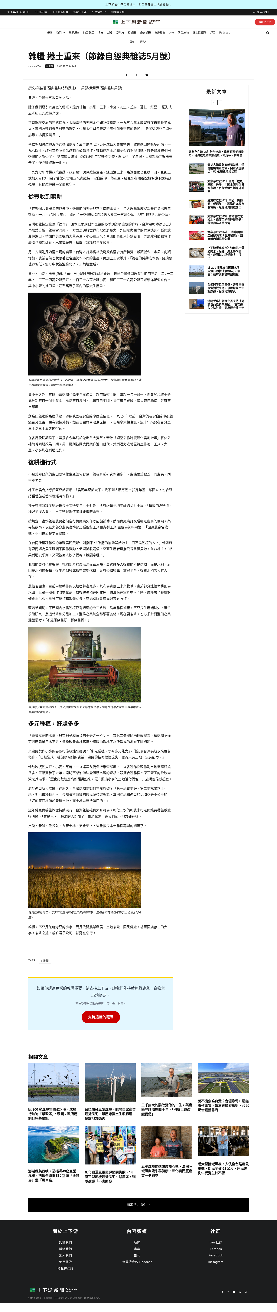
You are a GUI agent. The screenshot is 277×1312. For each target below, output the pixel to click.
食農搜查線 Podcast (137, 1262)
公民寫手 (97, 12)
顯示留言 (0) (136, 1204)
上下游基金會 (60, 12)
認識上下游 (80, 12)
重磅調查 (74, 32)
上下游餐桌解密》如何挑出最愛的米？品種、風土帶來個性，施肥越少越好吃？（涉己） (225, 253)
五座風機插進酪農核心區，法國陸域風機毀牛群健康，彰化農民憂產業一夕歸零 (166, 1170)
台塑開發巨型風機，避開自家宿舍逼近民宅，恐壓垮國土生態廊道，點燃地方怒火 (225, 288)
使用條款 (65, 1262)
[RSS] (240, 1292)
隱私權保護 (65, 1268)
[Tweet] (136, 75)
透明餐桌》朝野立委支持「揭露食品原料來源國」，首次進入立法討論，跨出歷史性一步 (225, 304)
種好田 (132, 32)
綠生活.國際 (200, 32)
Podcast (224, 32)
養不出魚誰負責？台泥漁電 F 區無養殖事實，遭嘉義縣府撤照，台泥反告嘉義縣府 (223, 1105)
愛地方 (120, 32)
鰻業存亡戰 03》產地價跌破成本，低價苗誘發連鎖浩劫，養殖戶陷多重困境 (225, 220)
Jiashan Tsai (35, 66)
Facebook (215, 1255)
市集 (137, 1249)
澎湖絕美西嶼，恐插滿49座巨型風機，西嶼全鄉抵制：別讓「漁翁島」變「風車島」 (53, 1175)
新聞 (137, 1242)
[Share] (127, 75)
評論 (213, 32)
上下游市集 (40, 12)
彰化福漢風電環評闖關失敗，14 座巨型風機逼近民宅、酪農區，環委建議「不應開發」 (110, 1176)
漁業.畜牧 (183, 32)
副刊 (137, 1255)
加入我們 (65, 1255)
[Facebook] (222, 1292)
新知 (109, 32)
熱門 (59, 32)
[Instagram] (228, 1292)
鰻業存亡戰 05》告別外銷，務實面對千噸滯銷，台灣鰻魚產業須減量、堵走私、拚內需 (216, 153)
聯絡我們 (65, 1249)
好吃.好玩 (145, 32)
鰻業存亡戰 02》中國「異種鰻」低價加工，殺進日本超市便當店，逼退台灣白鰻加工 (225, 204)
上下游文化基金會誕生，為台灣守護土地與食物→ (138, 4)
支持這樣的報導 (101, 1017)
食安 (100, 32)
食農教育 (160, 32)
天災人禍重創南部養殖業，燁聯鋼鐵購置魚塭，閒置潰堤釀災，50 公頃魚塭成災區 (225, 168)
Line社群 (216, 1242)
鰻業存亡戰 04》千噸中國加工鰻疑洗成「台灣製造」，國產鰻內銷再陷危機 (225, 235)
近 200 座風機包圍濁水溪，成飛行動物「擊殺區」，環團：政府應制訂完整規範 (224, 271)
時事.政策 (88, 32)
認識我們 (65, 1242)
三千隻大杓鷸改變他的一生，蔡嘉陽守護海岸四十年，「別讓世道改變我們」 (166, 1109)
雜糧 (46, 960)
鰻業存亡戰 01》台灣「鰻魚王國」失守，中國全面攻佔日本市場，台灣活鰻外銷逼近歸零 (225, 186)
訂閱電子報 (118, 12)
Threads (216, 1249)
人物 (171, 32)
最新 (50, 32)
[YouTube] (234, 1292)
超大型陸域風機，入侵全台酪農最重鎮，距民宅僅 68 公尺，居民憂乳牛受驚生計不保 (223, 1168)
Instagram (215, 1262)
